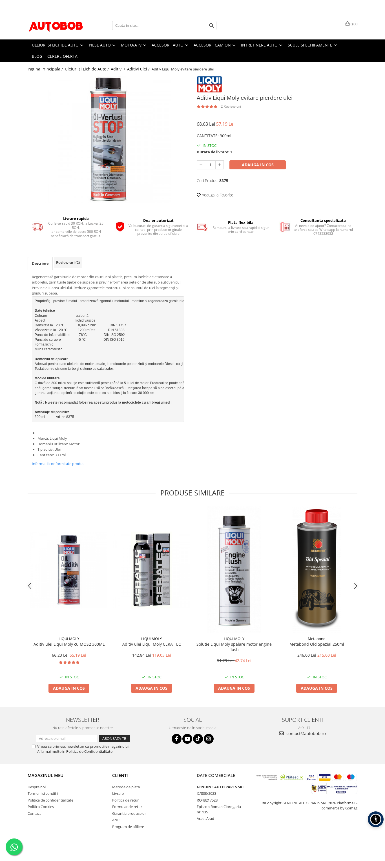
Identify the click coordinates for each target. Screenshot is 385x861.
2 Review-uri (231, 106)
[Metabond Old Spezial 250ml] (316, 569)
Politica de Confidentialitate (89, 751)
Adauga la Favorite (217, 195)
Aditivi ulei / (139, 69)
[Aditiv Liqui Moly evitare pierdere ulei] (108, 139)
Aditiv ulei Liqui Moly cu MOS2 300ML (69, 644)
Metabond (317, 638)
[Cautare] (211, 25)
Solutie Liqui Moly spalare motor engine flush (234, 646)
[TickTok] (198, 739)
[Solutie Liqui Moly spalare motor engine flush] (234, 569)
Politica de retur (125, 800)
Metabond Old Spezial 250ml (316, 644)
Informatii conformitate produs (58, 463)
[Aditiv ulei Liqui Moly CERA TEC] (151, 570)
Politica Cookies (41, 806)
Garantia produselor (129, 813)
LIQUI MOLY (69, 638)
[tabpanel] (108, 139)
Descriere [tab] (40, 263)
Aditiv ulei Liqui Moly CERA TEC (151, 644)
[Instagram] (209, 739)
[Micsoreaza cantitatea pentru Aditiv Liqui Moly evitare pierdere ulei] (201, 164)
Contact (34, 813)
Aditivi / (118, 69)
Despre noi (37, 786)
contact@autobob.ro (305, 733)
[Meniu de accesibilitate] (376, 819)
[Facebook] (177, 739)
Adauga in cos (258, 164)
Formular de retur (127, 806)
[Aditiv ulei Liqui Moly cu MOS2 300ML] (68, 570)
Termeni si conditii (43, 793)
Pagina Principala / (46, 69)
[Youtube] (187, 739)
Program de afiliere (128, 826)
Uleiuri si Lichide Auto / (87, 69)
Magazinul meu (45, 775)
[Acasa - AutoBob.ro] (56, 25)
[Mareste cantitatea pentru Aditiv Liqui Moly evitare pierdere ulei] (219, 164)
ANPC (117, 819)
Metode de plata (126, 786)
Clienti (120, 775)
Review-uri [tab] (68, 262)
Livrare (118, 793)
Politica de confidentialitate (50, 800)
